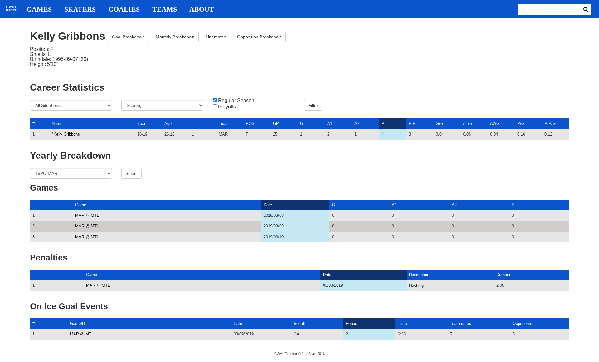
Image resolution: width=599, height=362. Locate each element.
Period (351, 323)
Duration (503, 274)
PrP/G (550, 123)
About (201, 9)
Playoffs (227, 106)
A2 (356, 123)
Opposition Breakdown (259, 36)
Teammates (460, 323)
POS (250, 123)
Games (39, 9)
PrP (412, 123)
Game (80, 204)
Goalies (124, 9)
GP (276, 123)
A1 (329, 123)
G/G (439, 123)
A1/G (467, 123)
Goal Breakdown (128, 36)
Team (224, 123)
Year (141, 123)
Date (268, 204)
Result (299, 323)
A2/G (494, 123)
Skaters (80, 9)
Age (168, 123)
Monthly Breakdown (175, 36)
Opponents (522, 323)
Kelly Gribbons (66, 134)
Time (402, 323)
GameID (77, 323)
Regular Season (236, 100)
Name (57, 123)
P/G (520, 123)
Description (419, 274)
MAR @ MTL (87, 215)
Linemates (216, 36)
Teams (164, 9)
